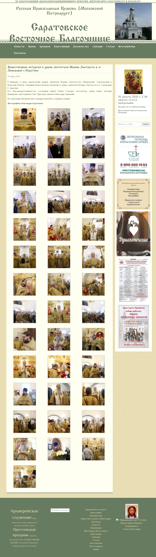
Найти (146, 124)
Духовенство (81, 47)
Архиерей (44, 47)
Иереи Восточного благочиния (96, 519)
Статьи (110, 47)
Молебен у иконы (28, 526)
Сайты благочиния (132, 529)
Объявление (96, 528)
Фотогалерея (96, 546)
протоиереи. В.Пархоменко (28, 543)
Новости (19, 47)
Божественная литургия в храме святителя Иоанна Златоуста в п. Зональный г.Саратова (54, 68)
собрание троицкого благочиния (24, 546)
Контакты (20, 53)
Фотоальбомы (126, 47)
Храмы (32, 47)
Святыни (97, 47)
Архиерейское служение (24, 514)
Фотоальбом (96, 543)
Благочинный (62, 47)
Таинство (22, 540)
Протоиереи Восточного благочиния (96, 533)
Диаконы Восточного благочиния (95, 511)
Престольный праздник (24, 532)
